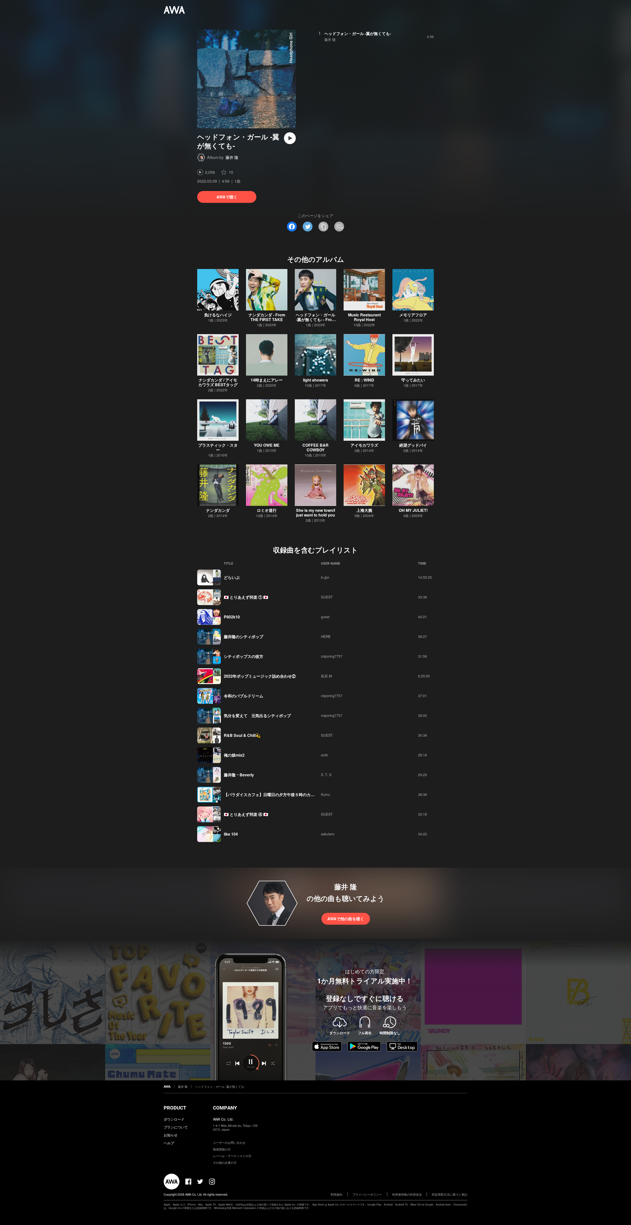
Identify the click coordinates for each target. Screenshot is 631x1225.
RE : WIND (364, 380)
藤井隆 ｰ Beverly (239, 775)
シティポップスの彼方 (243, 656)
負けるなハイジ (218, 315)
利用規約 (336, 1194)
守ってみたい (413, 380)
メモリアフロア (413, 315)
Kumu (325, 794)
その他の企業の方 (225, 1162)
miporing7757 (331, 656)
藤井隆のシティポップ (243, 636)
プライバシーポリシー (367, 1194)
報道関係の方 (222, 1149)
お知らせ (170, 1134)
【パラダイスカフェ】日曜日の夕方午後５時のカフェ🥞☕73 (278, 794)
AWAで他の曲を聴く (345, 918)
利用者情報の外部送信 (407, 1194)
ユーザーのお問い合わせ (229, 1142)
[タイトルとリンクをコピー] (323, 226)
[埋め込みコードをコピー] (339, 226)
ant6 (324, 754)
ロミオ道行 (267, 510)
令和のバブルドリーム (243, 696)
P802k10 (232, 617)
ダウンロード (174, 1119)
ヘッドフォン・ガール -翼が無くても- (357, 33)
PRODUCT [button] (175, 1108)
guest (325, 616)
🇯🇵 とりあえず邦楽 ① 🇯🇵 (246, 597)
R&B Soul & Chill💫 (242, 735)
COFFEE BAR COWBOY (315, 447)
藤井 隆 (232, 157)
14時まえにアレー (267, 380)
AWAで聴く (226, 197)
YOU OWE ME (267, 445)
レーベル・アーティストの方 (232, 1156)
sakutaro (327, 833)
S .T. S (326, 774)
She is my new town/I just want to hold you (315, 512)
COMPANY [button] (225, 1108)
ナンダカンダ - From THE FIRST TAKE (266, 317)
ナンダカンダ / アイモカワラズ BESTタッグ (218, 382)
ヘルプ (169, 1142)
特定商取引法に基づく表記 (449, 1194)
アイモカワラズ (364, 445)
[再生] (290, 138)
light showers (315, 380)
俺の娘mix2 (234, 755)
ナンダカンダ (218, 510)
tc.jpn (325, 577)
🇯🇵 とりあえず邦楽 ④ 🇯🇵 (246, 814)
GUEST (327, 596)
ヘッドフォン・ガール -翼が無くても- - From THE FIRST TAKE (315, 319)
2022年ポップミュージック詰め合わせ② (260, 676)
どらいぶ (232, 577)
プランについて (176, 1127)
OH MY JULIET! (413, 510)
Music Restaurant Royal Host (364, 317)
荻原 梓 (326, 675)
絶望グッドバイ (413, 445)
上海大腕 (364, 510)
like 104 (231, 834)
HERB (325, 636)
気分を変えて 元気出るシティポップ (257, 715)
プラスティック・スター (218, 447)
